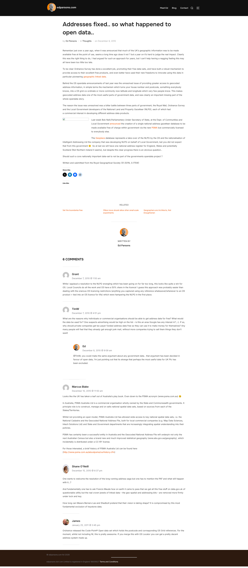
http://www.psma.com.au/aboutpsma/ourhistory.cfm (88, 452)
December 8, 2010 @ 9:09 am (97, 350)
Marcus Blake (80, 386)
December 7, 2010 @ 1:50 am (86, 278)
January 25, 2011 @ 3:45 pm (86, 525)
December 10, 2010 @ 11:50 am (87, 391)
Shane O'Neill (80, 466)
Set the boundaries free (73, 210)
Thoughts (86, 41)
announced (115, 123)
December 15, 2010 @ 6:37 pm (87, 470)
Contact (184, 8)
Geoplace (100, 138)
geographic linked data (94, 76)
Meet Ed (164, 8)
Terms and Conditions (109, 562)
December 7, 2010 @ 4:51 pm (86, 313)
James (76, 521)
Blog (174, 8)
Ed (84, 346)
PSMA (154, 127)
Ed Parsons (71, 41)
